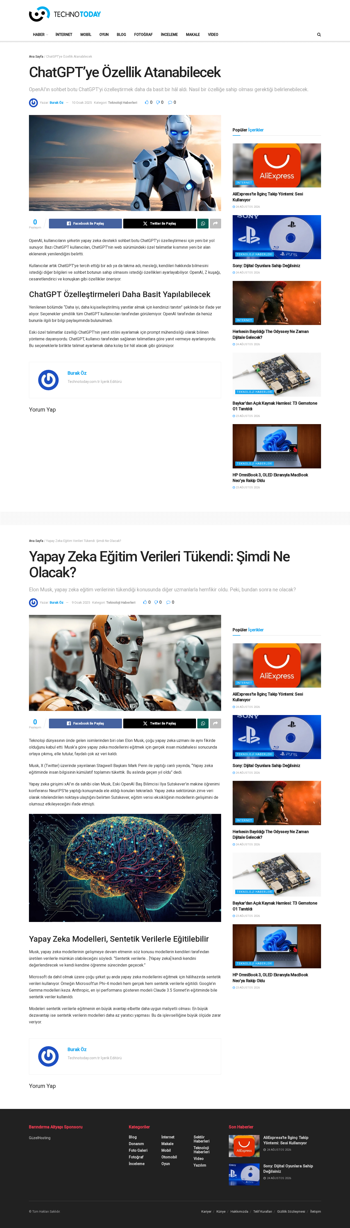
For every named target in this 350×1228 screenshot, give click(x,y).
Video (213, 35)
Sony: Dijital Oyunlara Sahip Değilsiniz (266, 265)
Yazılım (200, 1165)
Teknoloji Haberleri (122, 102)
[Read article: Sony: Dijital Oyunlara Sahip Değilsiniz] (277, 237)
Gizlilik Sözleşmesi (291, 1211)
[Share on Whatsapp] (203, 223)
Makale (193, 35)
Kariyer (206, 1211)
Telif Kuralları (262, 1211)
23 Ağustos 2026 (247, 416)
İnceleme (169, 35)
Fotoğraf (143, 35)
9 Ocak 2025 (81, 602)
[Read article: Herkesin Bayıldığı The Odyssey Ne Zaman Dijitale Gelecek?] (277, 303)
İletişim (315, 1211)
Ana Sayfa (36, 56)
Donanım (136, 1144)
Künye (221, 1211)
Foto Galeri (138, 1150)
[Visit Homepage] (65, 14)
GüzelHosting (39, 1138)
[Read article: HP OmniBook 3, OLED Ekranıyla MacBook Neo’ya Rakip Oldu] (277, 446)
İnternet (64, 35)
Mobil (85, 35)
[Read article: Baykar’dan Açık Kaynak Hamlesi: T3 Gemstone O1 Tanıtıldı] (277, 375)
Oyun (104, 35)
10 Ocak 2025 (82, 102)
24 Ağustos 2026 (247, 206)
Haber (39, 35)
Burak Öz (57, 102)
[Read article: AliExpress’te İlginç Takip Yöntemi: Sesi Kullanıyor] (277, 165)
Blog (121, 35)
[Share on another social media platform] (215, 223)
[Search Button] (319, 34)
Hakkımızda (239, 1211)
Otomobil (169, 1157)
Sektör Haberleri (202, 1139)
